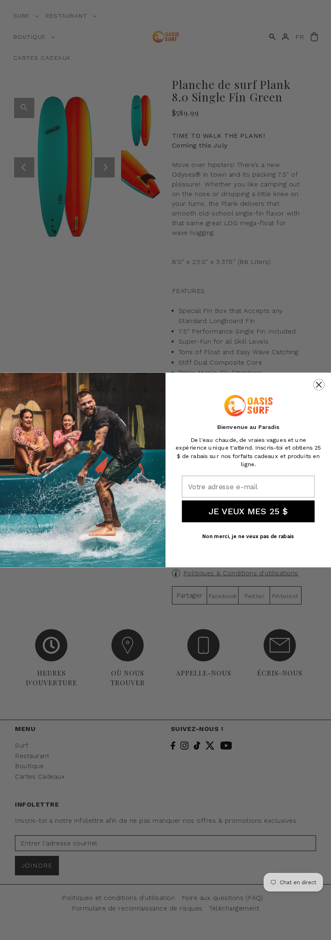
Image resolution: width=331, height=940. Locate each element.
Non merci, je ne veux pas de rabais (248, 536)
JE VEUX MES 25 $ (248, 511)
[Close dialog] (318, 384)
